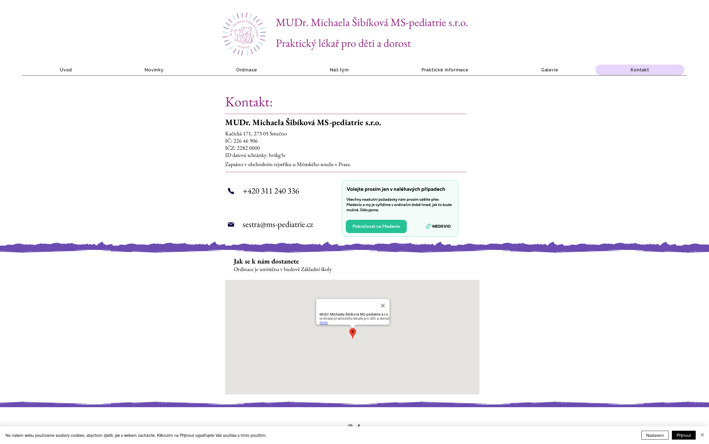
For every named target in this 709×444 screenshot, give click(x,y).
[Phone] (231, 191)
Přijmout (684, 435)
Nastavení (655, 435)
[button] (246, 69)
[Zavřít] (702, 435)
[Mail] (231, 224)
